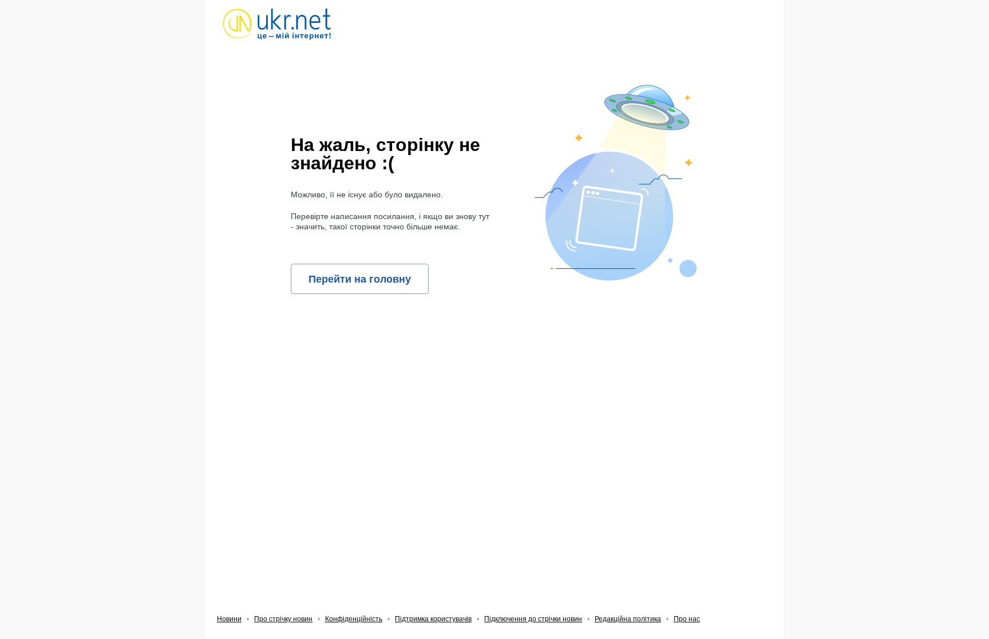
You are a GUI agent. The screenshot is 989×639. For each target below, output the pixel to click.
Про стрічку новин (283, 619)
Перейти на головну (359, 279)
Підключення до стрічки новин (533, 619)
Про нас (687, 619)
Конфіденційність (353, 619)
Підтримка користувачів (433, 619)
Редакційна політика (628, 619)
